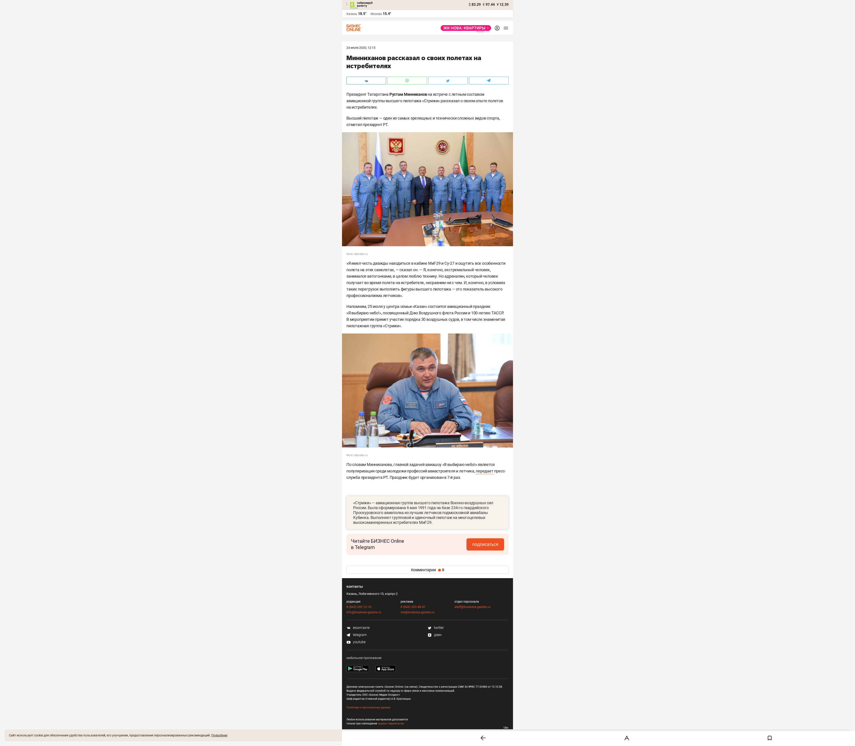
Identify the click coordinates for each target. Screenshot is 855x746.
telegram (359, 635)
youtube (359, 642)
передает (484, 471)
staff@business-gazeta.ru (472, 607)
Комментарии (427, 570)
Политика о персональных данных (368, 707)
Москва (376, 14)
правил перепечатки (391, 723)
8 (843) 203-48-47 (413, 607)
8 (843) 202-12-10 (358, 607)
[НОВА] (464, 28)
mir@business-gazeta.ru (417, 612)
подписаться (485, 544)
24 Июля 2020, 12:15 (360, 47)
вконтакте (361, 628)
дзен (437, 635)
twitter (438, 628)
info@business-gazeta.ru (363, 612)
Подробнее (219, 735)
